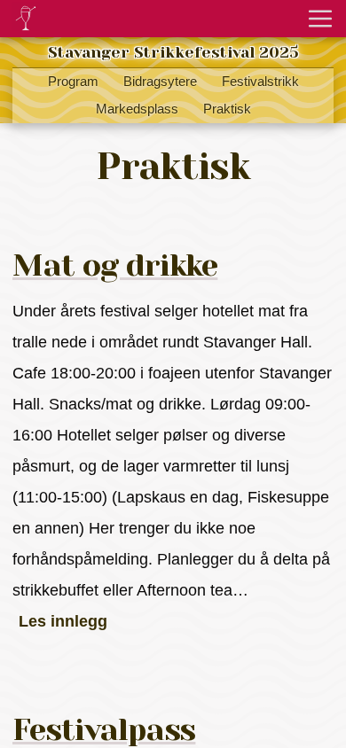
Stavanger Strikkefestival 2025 (173, 52)
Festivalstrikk (260, 81)
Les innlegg (63, 621)
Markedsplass (137, 109)
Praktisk (227, 109)
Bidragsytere (160, 81)
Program (73, 81)
